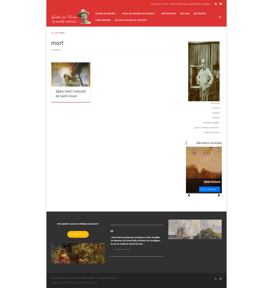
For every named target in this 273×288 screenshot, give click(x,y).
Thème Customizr (89, 283)
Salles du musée (212, 132)
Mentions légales (211, 122)
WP (64, 283)
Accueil (54, 32)
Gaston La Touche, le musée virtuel (76, 278)
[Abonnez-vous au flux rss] (216, 4)
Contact (216, 117)
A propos (215, 103)
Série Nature (212, 181)
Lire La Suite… (209, 189)
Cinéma (216, 112)
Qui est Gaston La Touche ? (207, 127)
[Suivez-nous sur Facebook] (220, 4)
